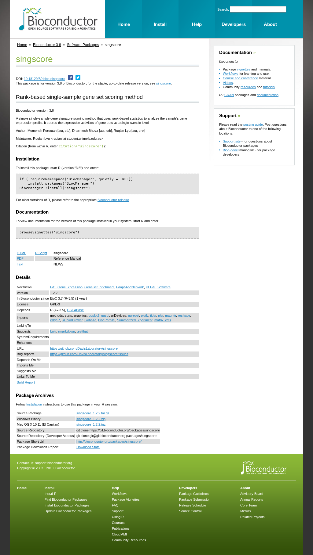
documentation (267, 95)
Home (22, 45)
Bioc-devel (230, 150)
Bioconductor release (113, 200)
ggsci (105, 315)
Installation (34, 404)
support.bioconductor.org (53, 463)
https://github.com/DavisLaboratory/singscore (84, 348)
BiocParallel (106, 320)
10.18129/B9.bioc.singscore (44, 79)
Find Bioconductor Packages (66, 499)
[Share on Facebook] (70, 79)
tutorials (269, 87)
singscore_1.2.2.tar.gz (92, 413)
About (245, 488)
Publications (121, 528)
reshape (184, 315)
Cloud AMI (119, 534)
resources (248, 87)
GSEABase (75, 310)
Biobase (90, 320)
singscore (163, 83)
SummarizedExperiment (135, 320)
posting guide (253, 124)
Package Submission (194, 499)
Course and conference (240, 78)
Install (49, 488)
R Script (41, 253)
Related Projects (252, 517)
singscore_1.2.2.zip (90, 419)
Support (228, 115)
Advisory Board (251, 494)
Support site (232, 141)
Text (20, 264)
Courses (118, 522)
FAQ (115, 505)
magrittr (170, 315)
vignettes (243, 69)
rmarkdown (66, 331)
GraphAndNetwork (130, 287)
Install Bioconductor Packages (67, 505)
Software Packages (83, 45)
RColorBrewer (72, 320)
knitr (53, 331)
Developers (188, 488)
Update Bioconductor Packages (68, 511)
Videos (228, 83)
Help (115, 488)
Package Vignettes (126, 499)
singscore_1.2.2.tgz (91, 424)
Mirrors (245, 511)
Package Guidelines (194, 494)
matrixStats (162, 320)
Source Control (190, 511)
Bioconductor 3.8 (47, 45)
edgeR (55, 320)
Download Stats (88, 447)
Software (164, 287)
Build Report (26, 382)
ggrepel (133, 315)
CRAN (229, 95)
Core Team (248, 505)
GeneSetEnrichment (99, 287)
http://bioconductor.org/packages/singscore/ (109, 441)
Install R (51, 494)
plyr (160, 315)
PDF (20, 258)
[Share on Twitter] (77, 79)
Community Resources (129, 540)
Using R (118, 517)
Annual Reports (251, 499)
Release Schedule (192, 505)
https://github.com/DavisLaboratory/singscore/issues (89, 354)
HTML (21, 253)
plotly (144, 315)
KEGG (151, 287)
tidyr (153, 315)
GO (53, 287)
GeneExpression (70, 287)
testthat (82, 331)
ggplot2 (94, 315)
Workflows (230, 73)
